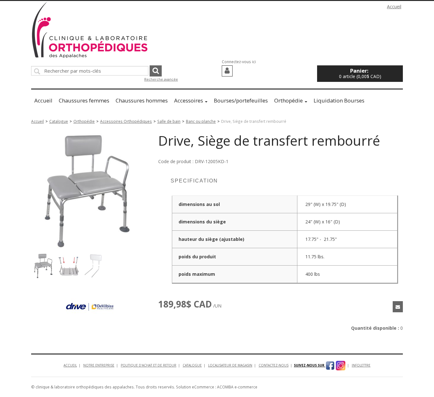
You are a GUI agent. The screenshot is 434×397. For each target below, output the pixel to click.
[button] (360, 73)
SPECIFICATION (194, 180)
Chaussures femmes (84, 100)
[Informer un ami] (398, 306)
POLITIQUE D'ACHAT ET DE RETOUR (148, 365)
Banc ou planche (201, 121)
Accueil (394, 6)
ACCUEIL (70, 365)
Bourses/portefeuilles (241, 100)
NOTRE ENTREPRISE (98, 365)
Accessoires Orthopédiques (126, 121)
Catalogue (58, 121)
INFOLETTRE (361, 365)
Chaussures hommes (142, 100)
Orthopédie (288, 100)
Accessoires (188, 100)
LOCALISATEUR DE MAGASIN (230, 365)
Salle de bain (168, 121)
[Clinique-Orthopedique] (90, 30)
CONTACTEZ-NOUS (273, 365)
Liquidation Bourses (339, 100)
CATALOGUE (192, 365)
